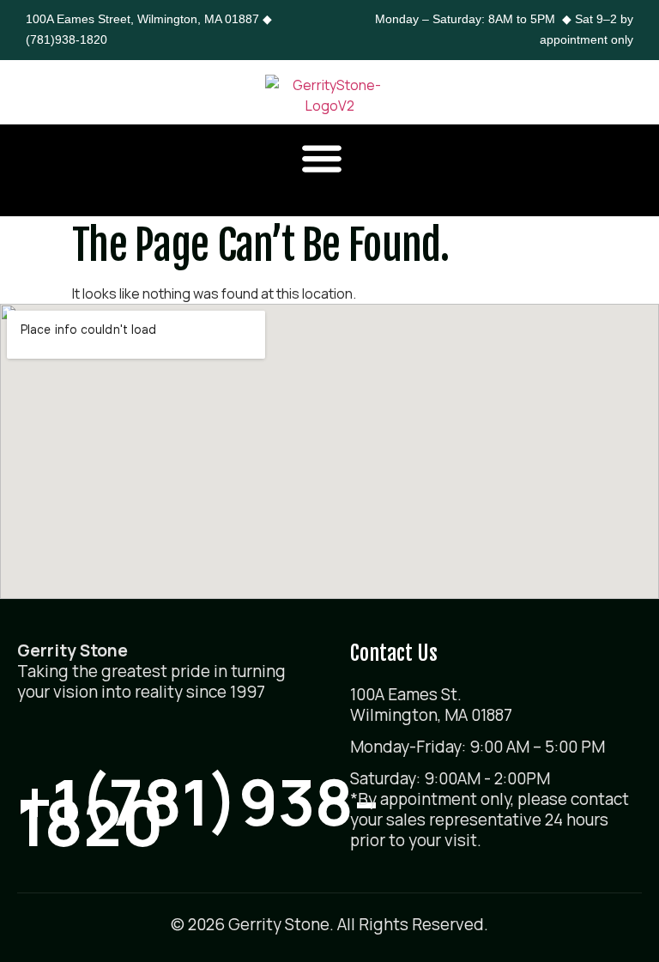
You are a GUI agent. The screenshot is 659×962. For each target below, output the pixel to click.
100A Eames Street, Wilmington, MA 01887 (142, 19)
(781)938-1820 (66, 39)
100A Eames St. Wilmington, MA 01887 (431, 704)
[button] (322, 157)
